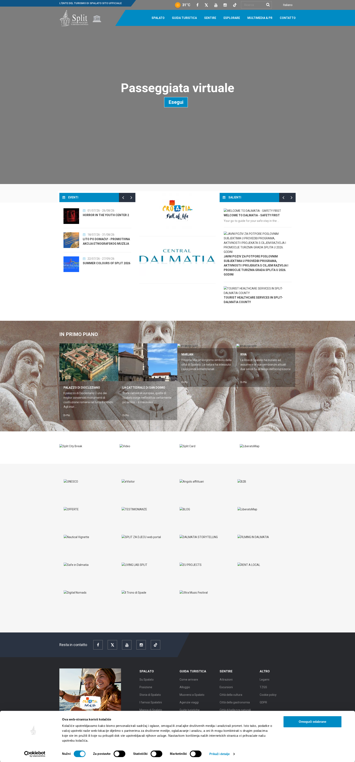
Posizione (145, 687)
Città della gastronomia (235, 702)
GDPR (263, 702)
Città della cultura (231, 694)
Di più (66, 415)
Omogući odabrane (312, 721)
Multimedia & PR (259, 18)
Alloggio (185, 687)
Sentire (210, 18)
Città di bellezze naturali (235, 710)
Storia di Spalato (150, 694)
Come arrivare (189, 679)
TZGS (263, 687)
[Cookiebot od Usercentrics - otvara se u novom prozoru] (35, 754)
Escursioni (226, 687)
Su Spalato (146, 679)
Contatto (288, 18)
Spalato (158, 18)
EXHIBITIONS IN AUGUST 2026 (103, 239)
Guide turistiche (190, 710)
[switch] (119, 753)
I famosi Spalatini (150, 702)
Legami (264, 679)
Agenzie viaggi (189, 702)
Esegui (175, 102)
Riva (243, 354)
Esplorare (232, 18)
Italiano (288, 5)
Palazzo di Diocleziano (81, 387)
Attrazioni (226, 679)
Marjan (187, 354)
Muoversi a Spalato (192, 694)
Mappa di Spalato (150, 710)
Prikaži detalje (219, 754)
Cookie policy (268, 694)
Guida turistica (184, 18)
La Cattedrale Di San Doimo (143, 387)
